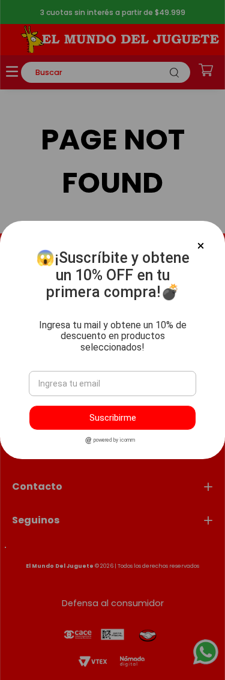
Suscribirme (112, 417)
